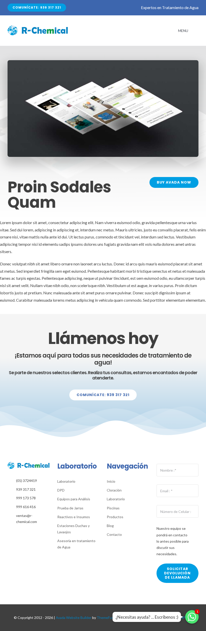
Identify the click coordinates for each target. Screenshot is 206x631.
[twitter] (32, 533)
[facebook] (24, 533)
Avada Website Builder (73, 617)
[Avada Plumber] (38, 27)
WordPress (183, 617)
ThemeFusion (107, 617)
